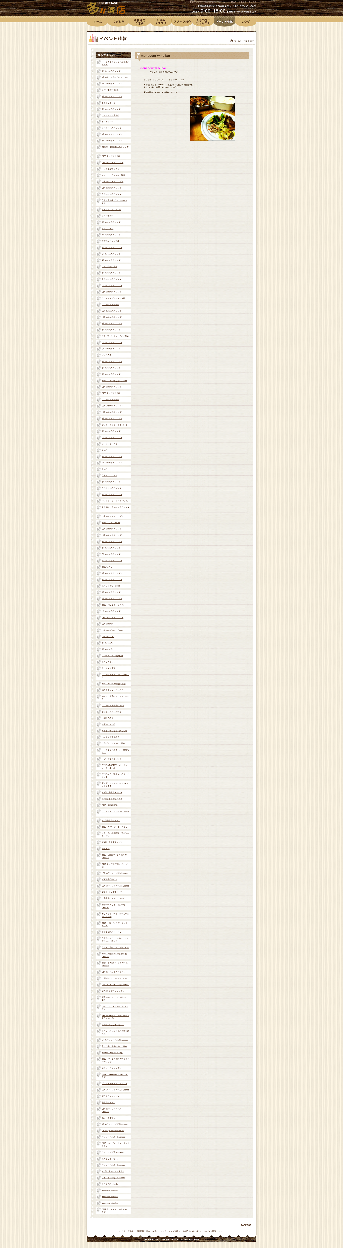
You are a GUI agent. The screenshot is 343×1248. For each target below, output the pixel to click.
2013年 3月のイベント (112, 1053)
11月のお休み (108, 624)
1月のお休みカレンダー (112, 285)
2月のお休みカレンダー (112, 141)
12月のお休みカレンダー (112, 162)
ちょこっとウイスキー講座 (113, 175)
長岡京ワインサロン (110, 1159)
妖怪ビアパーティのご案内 (113, 743)
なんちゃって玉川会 (110, 115)
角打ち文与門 (107, 122)
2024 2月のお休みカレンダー (114, 381)
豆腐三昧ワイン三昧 (110, 241)
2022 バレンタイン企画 (113, 605)
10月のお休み (108, 636)
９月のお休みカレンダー (112, 194)
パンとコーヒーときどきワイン (115, 501)
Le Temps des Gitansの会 (113, 1130)
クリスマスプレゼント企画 (113, 298)
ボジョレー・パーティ (111, 712)
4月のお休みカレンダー (112, 260)
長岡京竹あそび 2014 (113, 898)
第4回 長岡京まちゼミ (112, 842)
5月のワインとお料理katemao (115, 1040)
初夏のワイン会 (108, 724)
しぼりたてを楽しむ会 (111, 759)
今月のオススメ (159, 1231)
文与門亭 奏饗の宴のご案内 (114, 1046)
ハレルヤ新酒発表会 (110, 169)
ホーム (237, 41)
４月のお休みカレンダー (112, 128)
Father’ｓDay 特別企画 (112, 656)
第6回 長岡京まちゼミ (112, 792)
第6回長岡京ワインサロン (113, 1025)
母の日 (105, 469)
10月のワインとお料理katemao (115, 985)
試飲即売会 (106, 355)
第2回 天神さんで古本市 (113, 1171)
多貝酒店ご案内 (143, 1231)
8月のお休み (107, 649)
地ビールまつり (108, 1118)
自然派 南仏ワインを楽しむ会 (115, 947)
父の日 (105, 450)
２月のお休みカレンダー (112, 279)
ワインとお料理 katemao (113, 1137)
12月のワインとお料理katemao (115, 873)
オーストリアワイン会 (111, 209)
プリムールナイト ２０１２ (114, 1083)
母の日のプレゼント (110, 662)
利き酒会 (106, 848)
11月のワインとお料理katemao (115, 886)
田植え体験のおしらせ (111, 932)
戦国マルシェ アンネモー (113, 690)
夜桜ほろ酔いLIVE (110, 1184)
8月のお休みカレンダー (112, 71)
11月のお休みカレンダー (112, 181)
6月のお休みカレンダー (112, 96)
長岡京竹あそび (108, 1102)
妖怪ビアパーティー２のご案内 (115, 336)
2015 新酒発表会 (110, 805)
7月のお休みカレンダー (112, 84)
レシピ (221, 1231)
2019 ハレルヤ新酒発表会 (114, 684)
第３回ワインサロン (110, 1096)
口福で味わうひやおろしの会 (114, 978)
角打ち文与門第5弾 (110, 90)
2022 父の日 (107, 567)
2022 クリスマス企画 (111, 522)
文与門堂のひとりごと (192, 1231)
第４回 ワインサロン (111, 1068)
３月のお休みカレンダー (112, 488)
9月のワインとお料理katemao (115, 1124)
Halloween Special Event (112, 630)
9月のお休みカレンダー (112, 323)
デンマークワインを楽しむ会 (114, 425)
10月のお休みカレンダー (112, 188)
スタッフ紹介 (174, 1231)
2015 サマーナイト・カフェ (116, 827)
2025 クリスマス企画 (111, 156)
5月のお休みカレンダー (112, 109)
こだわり (130, 1231)
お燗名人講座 (107, 718)
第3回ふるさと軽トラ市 (112, 799)
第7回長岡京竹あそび (111, 820)
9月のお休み (107, 643)
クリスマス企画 (108, 668)
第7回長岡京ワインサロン (113, 991)
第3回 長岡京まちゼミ (112, 892)
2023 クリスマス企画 (111, 393)
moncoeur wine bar (110, 1190)
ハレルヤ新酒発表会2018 (113, 705)
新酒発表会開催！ (109, 879)
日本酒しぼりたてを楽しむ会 (114, 731)
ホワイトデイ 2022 (111, 586)
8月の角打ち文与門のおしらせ (115, 77)
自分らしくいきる (109, 444)
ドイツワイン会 (108, 103)
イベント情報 (210, 1231)
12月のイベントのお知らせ (113, 972)
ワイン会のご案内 (109, 266)
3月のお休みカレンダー (112, 134)
